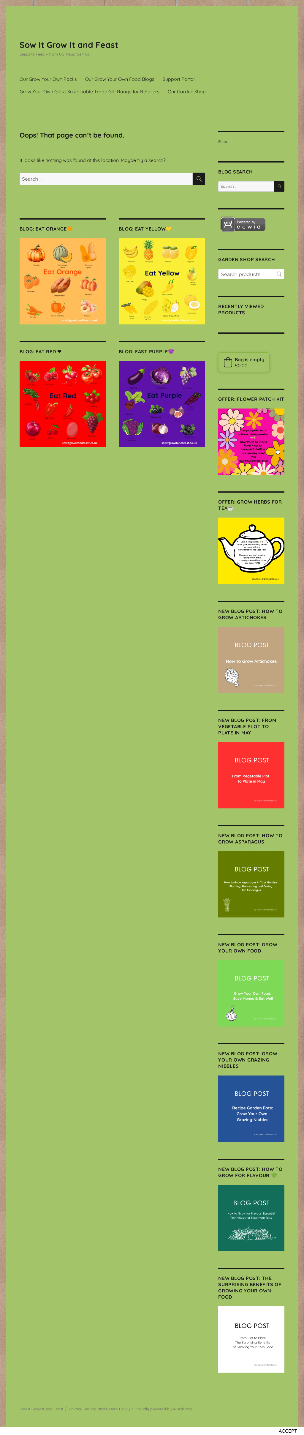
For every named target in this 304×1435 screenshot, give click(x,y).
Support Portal (179, 79)
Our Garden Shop (187, 91)
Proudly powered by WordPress (163, 1408)
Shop (222, 141)
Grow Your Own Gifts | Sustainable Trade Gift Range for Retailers (89, 91)
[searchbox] (251, 274)
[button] (244, 362)
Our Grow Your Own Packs (48, 79)
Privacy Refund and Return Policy (99, 1408)
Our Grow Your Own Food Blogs (119, 79)
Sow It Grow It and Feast (69, 45)
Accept (288, 1431)
